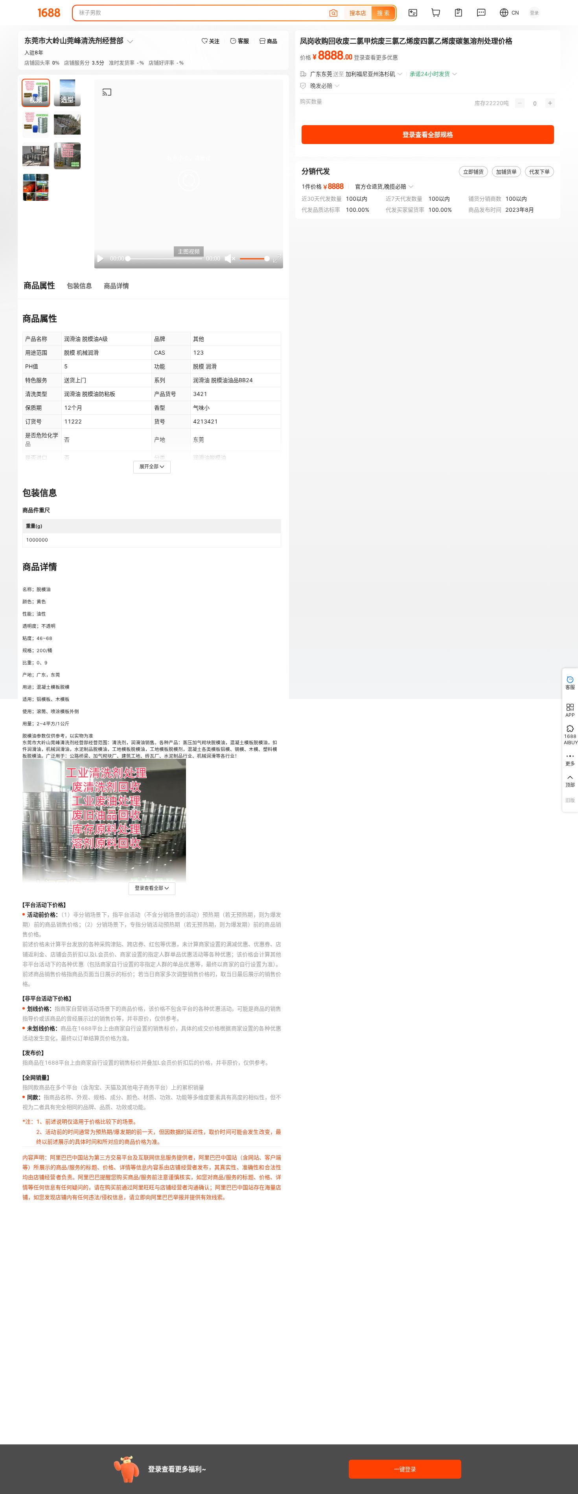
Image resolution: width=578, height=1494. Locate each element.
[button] (189, 180)
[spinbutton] (535, 103)
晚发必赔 (321, 85)
